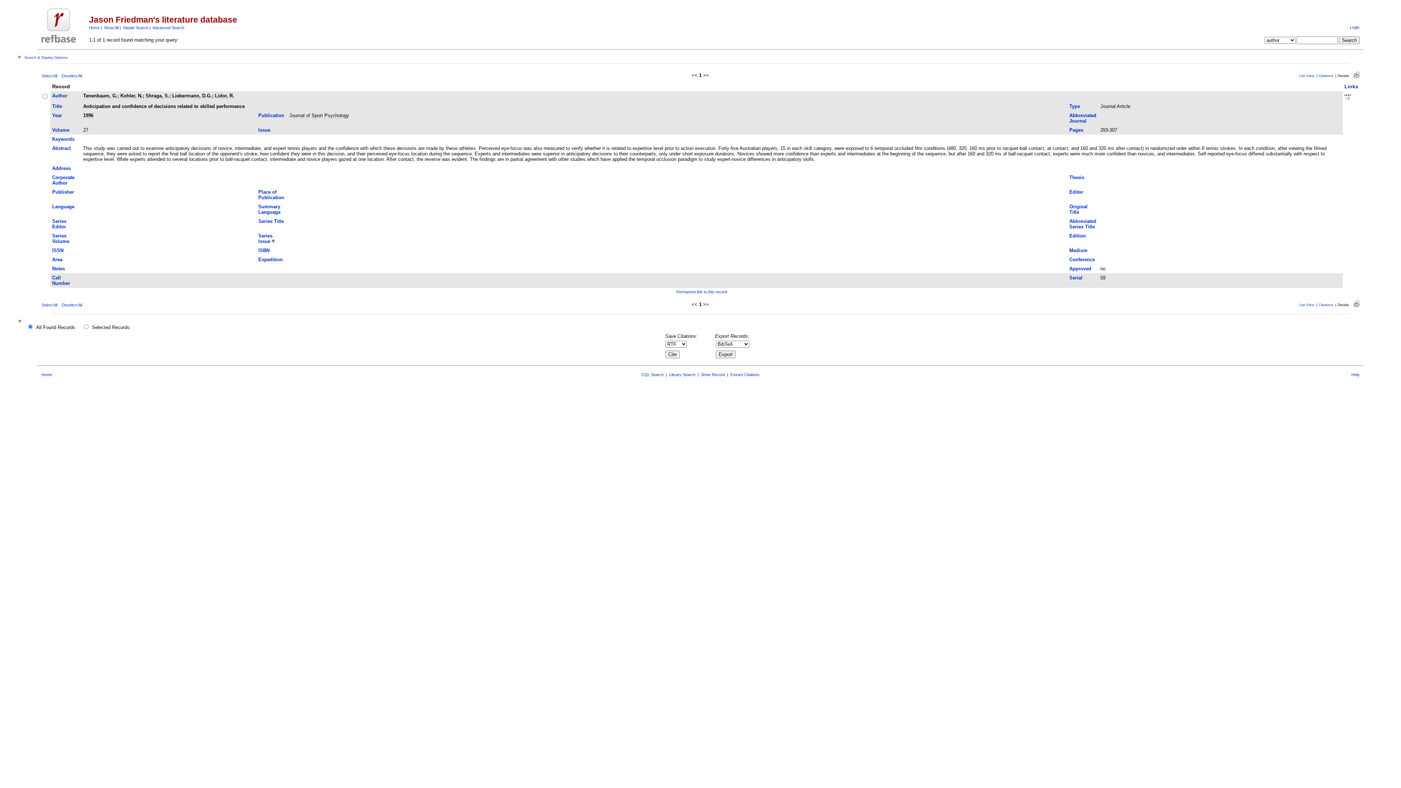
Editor (1076, 192)
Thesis (1076, 177)
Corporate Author (63, 180)
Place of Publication (271, 194)
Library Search (682, 374)
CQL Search (652, 374)
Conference (1082, 259)
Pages (1076, 130)
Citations (1326, 76)
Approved (1080, 268)
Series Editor (59, 224)
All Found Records (55, 327)
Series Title (271, 221)
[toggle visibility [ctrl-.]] (20, 322)
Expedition (270, 259)
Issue (264, 130)
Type (1074, 106)
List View (1306, 76)
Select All (49, 76)
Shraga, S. (157, 95)
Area (57, 259)
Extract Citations (745, 374)
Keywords (63, 139)
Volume (60, 130)
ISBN (264, 250)
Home (94, 28)
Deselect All (72, 76)
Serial (1075, 278)
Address (61, 168)
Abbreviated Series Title (1082, 224)
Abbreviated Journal (1082, 118)
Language (63, 206)
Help (1355, 374)
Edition (1077, 236)
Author (59, 95)
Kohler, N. (131, 95)
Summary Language (269, 209)
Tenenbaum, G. (100, 95)
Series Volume (60, 238)
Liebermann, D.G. (192, 95)
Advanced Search (168, 28)
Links (1351, 86)
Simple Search (135, 28)
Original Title (1078, 209)
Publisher (63, 192)
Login (1354, 27)
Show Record (713, 374)
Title (57, 106)
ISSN (57, 250)
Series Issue (265, 238)
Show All (111, 28)
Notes (58, 268)
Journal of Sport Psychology (319, 115)
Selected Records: (111, 327)
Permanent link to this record (701, 292)
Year (57, 115)
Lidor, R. (224, 95)
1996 (88, 115)
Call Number (61, 280)
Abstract (61, 148)
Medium (1078, 250)
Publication (271, 115)
